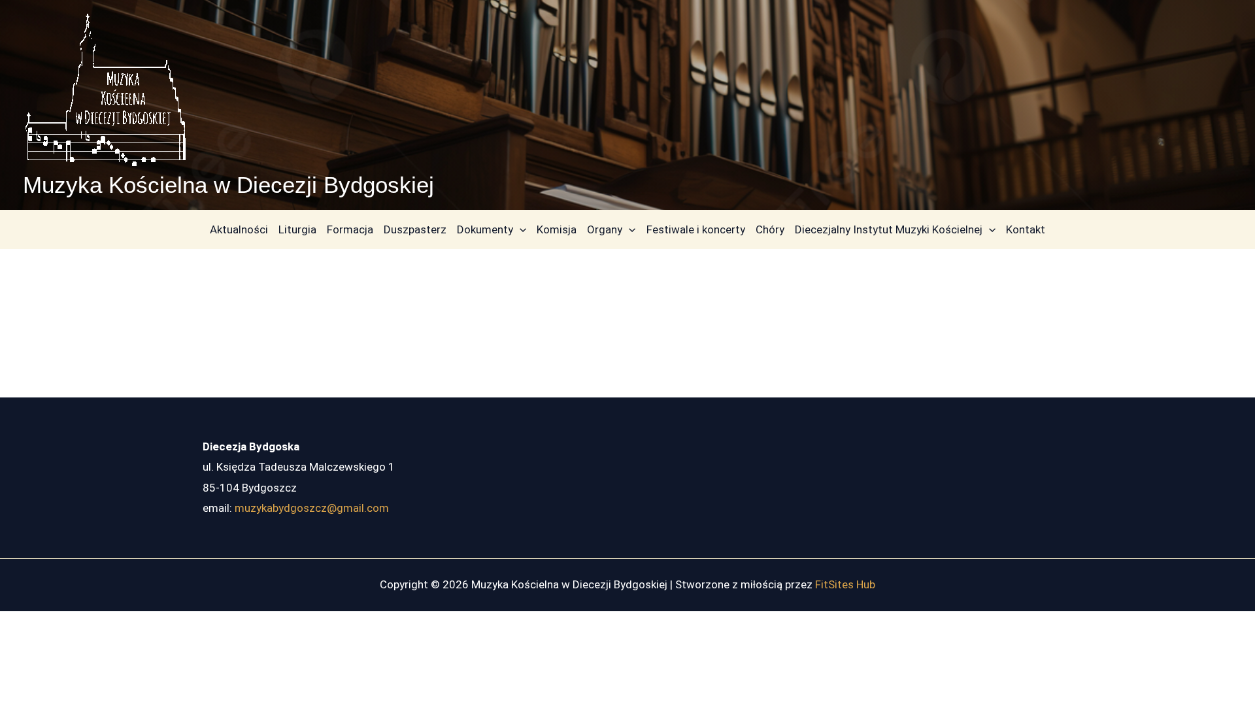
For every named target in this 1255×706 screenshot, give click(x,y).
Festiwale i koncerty (695, 229)
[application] (519, 229)
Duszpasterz (415, 229)
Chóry (770, 229)
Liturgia (297, 229)
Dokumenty (485, 229)
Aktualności (239, 229)
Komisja (557, 229)
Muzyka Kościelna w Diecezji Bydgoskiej (228, 184)
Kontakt (1025, 229)
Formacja (350, 229)
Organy (604, 229)
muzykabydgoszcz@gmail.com (312, 507)
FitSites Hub (845, 584)
